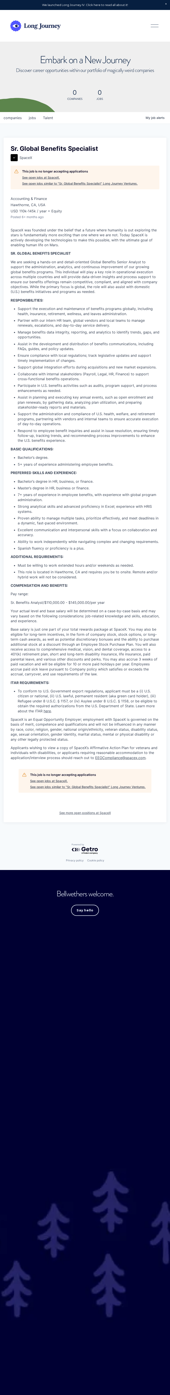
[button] (166, 4)
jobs (32, 118)
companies (13, 118)
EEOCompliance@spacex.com (120, 758)
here (47, 711)
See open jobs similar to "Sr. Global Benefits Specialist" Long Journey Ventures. (80, 183)
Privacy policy (75, 860)
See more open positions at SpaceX (85, 813)
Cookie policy (95, 860)
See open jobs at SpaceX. (41, 177)
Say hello (85, 910)
